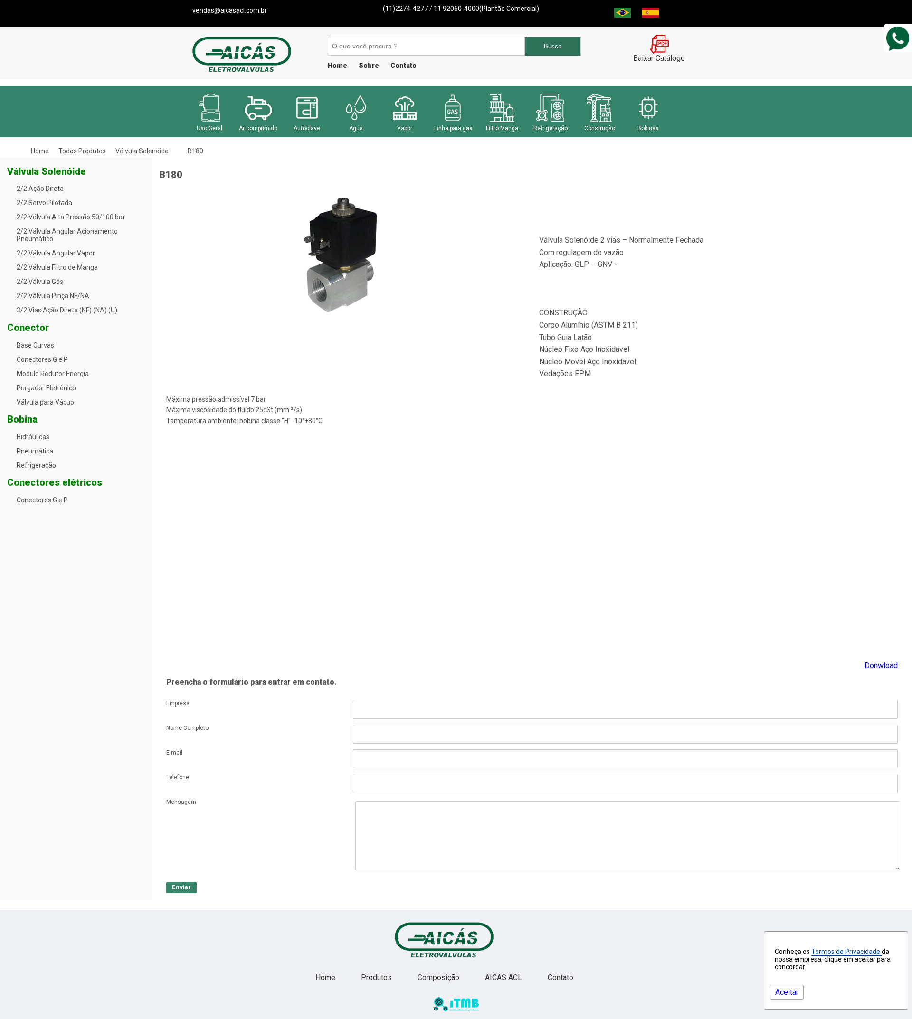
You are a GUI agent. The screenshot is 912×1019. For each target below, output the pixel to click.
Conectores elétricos (54, 482)
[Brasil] (622, 14)
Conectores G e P (42, 359)
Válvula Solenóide (142, 151)
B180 (195, 151)
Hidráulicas (33, 437)
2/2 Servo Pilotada (44, 203)
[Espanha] (650, 14)
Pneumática (35, 451)
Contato (403, 65)
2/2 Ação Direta (40, 188)
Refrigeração (36, 465)
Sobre (369, 65)
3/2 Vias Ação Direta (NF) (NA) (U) (67, 310)
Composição (439, 977)
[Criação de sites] (456, 1008)
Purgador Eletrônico (46, 388)
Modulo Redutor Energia (53, 373)
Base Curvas (35, 345)
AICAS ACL (504, 977)
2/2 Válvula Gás (40, 281)
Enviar (181, 887)
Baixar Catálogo (659, 58)
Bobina (22, 419)
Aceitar (786, 992)
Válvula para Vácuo (45, 402)
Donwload (881, 665)
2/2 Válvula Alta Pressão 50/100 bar (71, 217)
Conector (28, 327)
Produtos (377, 977)
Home (337, 65)
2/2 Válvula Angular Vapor (56, 253)
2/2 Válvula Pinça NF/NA (53, 296)
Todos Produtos (82, 151)
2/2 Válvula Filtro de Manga (57, 267)
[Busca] (426, 46)
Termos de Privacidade (846, 951)
